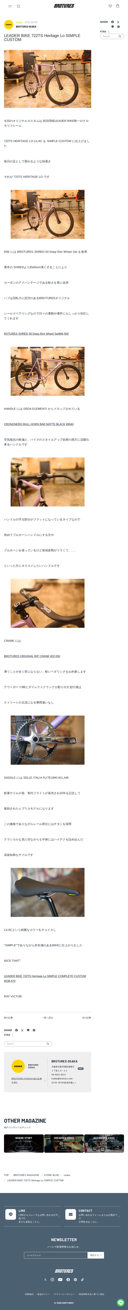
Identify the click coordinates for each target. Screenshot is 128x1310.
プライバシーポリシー (64, 1294)
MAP (81, 1069)
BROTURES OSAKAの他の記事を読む (27, 1080)
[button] (10, 6)
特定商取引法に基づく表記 (91, 1294)
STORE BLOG (51, 1175)
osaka (67, 1175)
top (6, 1175)
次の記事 (86, 1017)
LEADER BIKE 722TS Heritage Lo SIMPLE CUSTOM (35, 1180)
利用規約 (29, 1294)
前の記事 (8, 1017)
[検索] (47, 1043)
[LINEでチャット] (121, 1303)
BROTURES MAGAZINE (26, 1175)
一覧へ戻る (47, 1017)
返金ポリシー (44, 1294)
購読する (94, 1255)
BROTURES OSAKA (26, 26)
